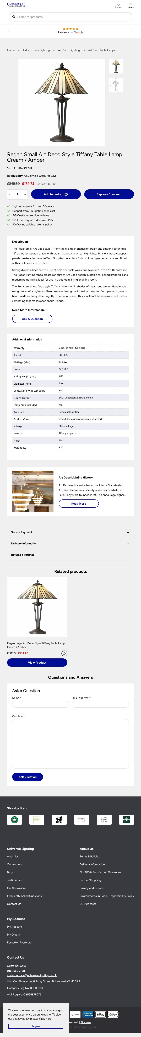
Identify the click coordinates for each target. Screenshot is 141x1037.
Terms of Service (82, 1027)
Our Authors (14, 864)
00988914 (36, 987)
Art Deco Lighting (69, 50)
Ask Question (28, 777)
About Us (12, 856)
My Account (14, 926)
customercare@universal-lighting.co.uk (32, 975)
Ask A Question (32, 319)
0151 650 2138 (16, 971)
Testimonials (14, 880)
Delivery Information (92, 864)
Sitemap (85, 1022)
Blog (10, 872)
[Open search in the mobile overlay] (70, 16)
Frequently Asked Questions (24, 896)
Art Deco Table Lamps (101, 50)
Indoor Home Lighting (36, 50)
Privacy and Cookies (92, 888)
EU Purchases (88, 903)
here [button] (48, 1018)
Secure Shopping (90, 880)
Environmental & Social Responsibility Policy (107, 896)
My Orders (13, 934)
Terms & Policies (90, 856)
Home (11, 50)
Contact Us (14, 903)
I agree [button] (36, 1026)
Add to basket (53, 194)
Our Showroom (16, 888)
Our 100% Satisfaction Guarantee (100, 872)
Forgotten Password (19, 942)
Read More (78, 503)
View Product (37, 662)
